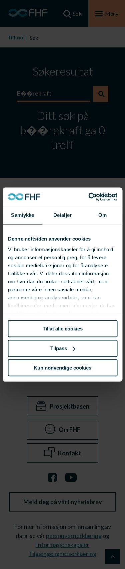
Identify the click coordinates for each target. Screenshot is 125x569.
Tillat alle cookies (63, 328)
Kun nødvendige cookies (62, 368)
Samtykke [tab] (22, 215)
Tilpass (58, 348)
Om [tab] (102, 215)
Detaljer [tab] (62, 215)
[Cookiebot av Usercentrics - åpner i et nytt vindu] (89, 196)
